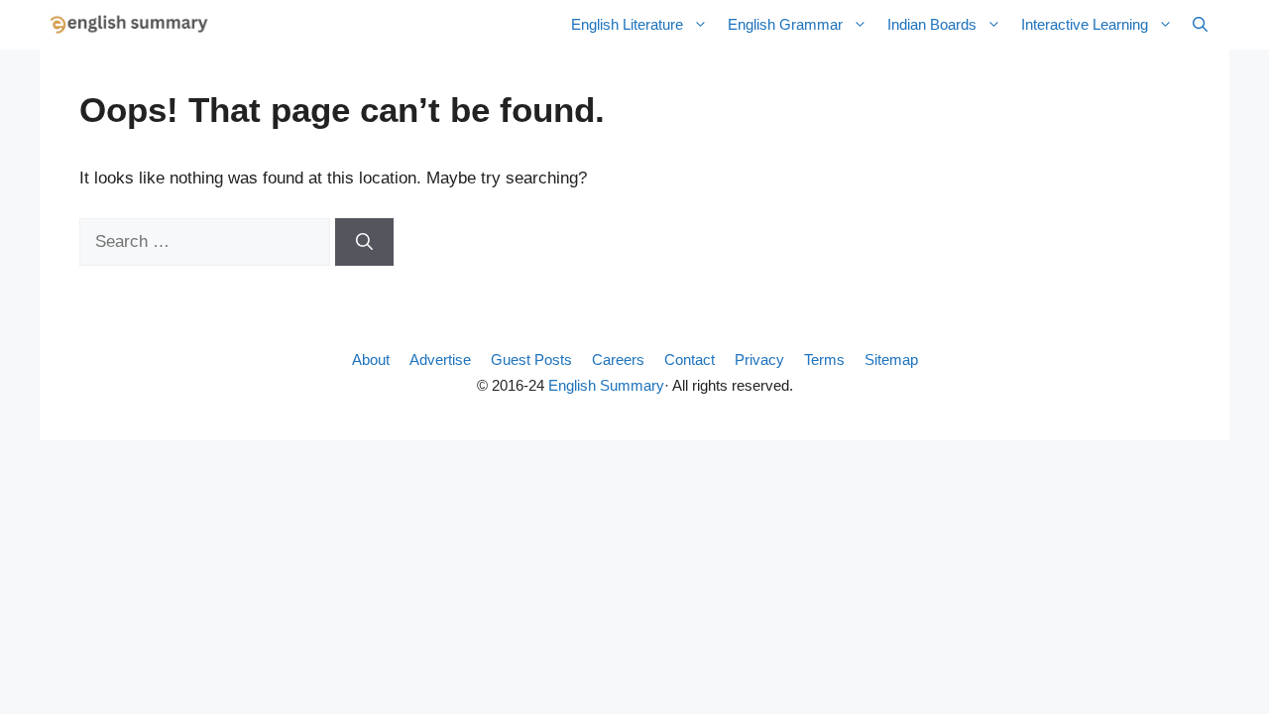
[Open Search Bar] (1200, 25)
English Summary (606, 385)
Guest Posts (531, 359)
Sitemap (891, 359)
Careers (618, 359)
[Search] (364, 242)
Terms (824, 359)
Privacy (759, 359)
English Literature (627, 24)
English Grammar (785, 24)
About (371, 359)
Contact (689, 359)
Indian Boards (932, 24)
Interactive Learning (1084, 24)
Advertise (440, 359)
